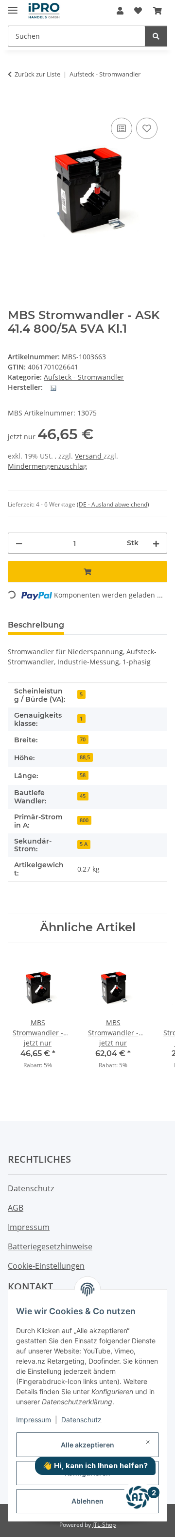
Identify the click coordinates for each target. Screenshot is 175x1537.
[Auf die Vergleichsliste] (121, 128)
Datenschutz (81, 1419)
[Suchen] (156, 36)
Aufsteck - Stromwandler (84, 377)
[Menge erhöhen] (156, 543)
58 (83, 775)
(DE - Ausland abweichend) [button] (113, 504)
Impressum (33, 1419)
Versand (89, 456)
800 (84, 820)
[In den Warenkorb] (15, 104)
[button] (120, 10)
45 (83, 796)
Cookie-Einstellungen (46, 1265)
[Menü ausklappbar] (13, 6)
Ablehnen (87, 1501)
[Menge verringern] (19, 543)
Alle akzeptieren (87, 1445)
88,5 (85, 757)
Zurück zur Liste (37, 74)
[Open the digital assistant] (137, 1497)
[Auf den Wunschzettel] (147, 128)
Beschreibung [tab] (36, 625)
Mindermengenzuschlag (47, 466)
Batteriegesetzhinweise (50, 1246)
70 (83, 739)
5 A (84, 844)
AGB (15, 1207)
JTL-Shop (104, 1525)
